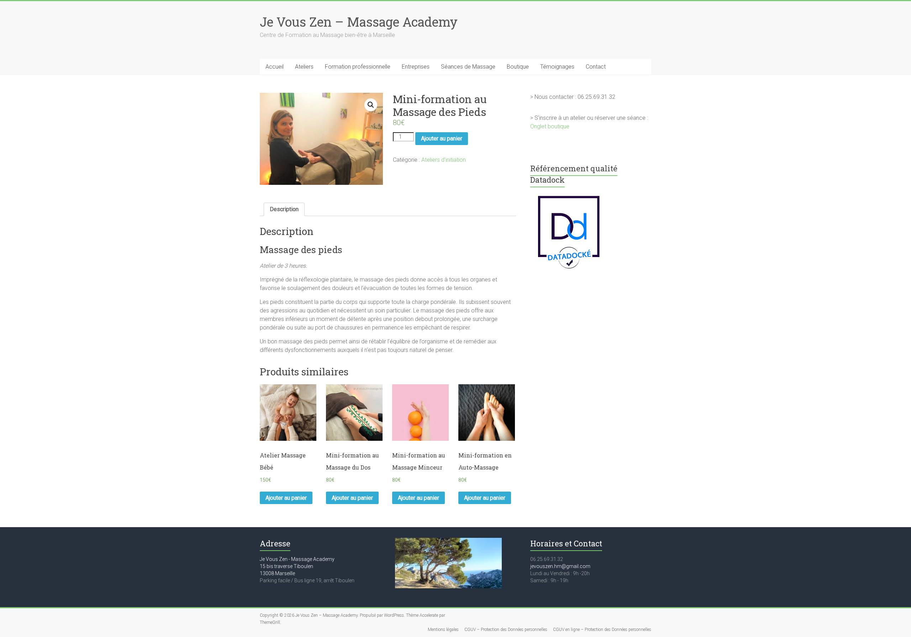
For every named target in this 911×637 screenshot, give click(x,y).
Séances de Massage (468, 66)
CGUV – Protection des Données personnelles (505, 629)
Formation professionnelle (357, 66)
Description (284, 209)
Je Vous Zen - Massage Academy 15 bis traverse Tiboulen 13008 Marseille (297, 566)
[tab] (284, 209)
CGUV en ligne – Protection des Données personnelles (602, 629)
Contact (596, 66)
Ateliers (304, 66)
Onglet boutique (549, 126)
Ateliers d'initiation (443, 159)
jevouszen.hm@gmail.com (560, 566)
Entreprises (416, 66)
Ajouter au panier (441, 138)
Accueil (274, 66)
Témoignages (557, 66)
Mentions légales (443, 629)
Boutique (518, 66)
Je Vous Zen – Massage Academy (359, 21)
